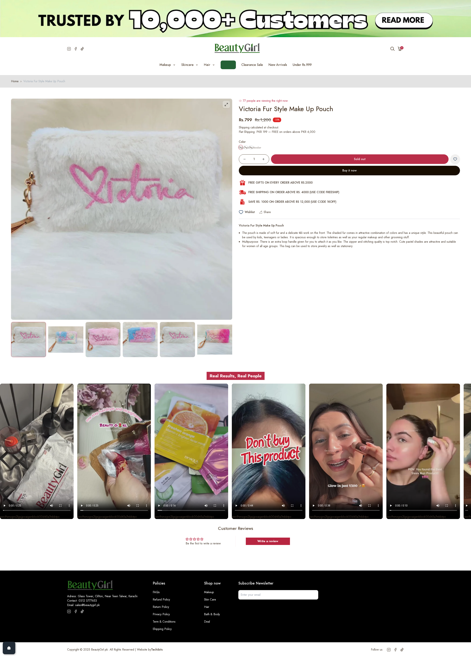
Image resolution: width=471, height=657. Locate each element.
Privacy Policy (161, 614)
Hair (206, 607)
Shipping (244, 127)
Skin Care (210, 599)
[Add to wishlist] (455, 159)
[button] (400, 49)
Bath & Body (212, 614)
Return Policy (161, 607)
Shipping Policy (162, 629)
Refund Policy (161, 599)
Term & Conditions (164, 621)
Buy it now (349, 170)
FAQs (156, 592)
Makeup (209, 592)
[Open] (9, 648)
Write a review (267, 541)
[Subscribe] (313, 594)
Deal (207, 621)
